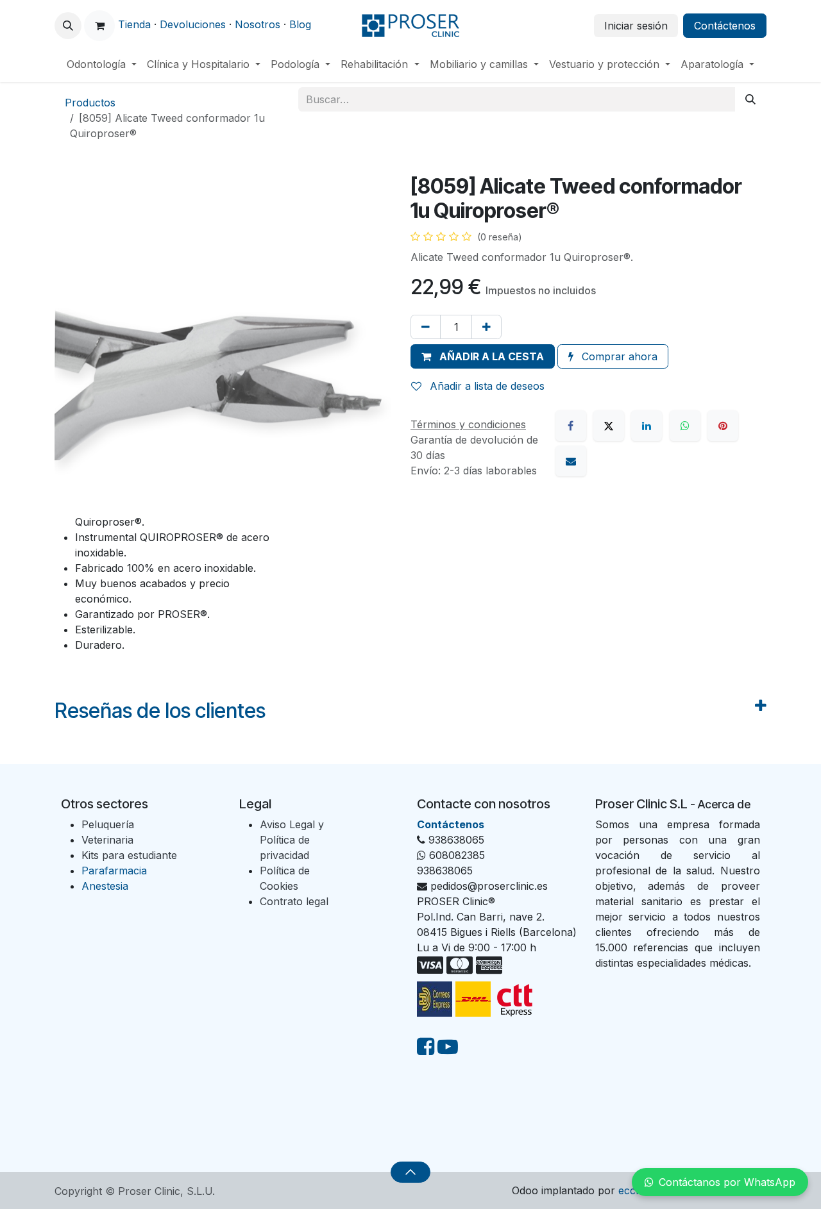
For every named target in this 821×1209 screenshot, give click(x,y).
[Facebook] (570, 425)
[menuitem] (102, 64)
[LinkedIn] (646, 425)
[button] (68, 25)
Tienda (134, 24)
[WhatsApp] (685, 425)
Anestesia (104, 886)
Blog (300, 24)
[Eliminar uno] (425, 327)
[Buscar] (750, 99)
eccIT (632, 1190)
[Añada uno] (486, 327)
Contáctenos (725, 25)
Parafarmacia (114, 870)
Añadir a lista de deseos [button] (486, 385)
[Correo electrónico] (570, 461)
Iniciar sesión (636, 25)
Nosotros (257, 24)
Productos (90, 102)
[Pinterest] (722, 425)
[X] (608, 425)
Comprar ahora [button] (618, 356)
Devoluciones (193, 24)
